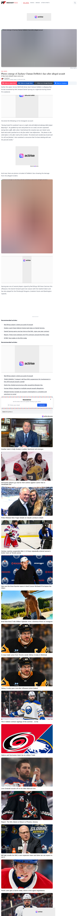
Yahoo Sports (73, 68)
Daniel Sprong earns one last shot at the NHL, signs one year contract (26, 331)
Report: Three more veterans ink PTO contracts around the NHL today (26, 335)
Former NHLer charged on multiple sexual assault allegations (24, 388)
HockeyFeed (6, 78)
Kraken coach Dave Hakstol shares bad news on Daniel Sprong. (24, 328)
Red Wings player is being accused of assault (18, 325)
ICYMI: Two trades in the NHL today (15, 338)
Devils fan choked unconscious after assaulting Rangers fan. (23, 385)
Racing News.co (9, 411)
